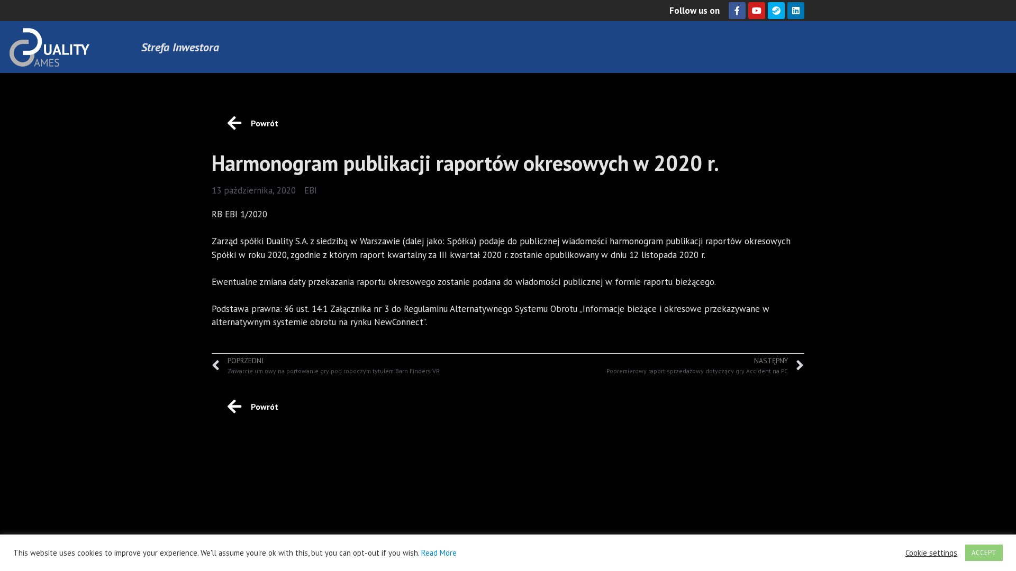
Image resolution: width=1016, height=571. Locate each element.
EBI (310, 190)
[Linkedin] (795, 10)
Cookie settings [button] (931, 553)
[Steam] (776, 10)
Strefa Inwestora (180, 47)
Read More (439, 553)
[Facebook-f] (737, 10)
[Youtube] (756, 10)
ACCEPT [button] (984, 552)
